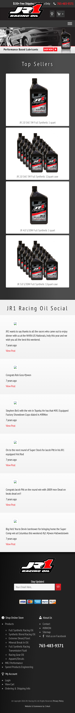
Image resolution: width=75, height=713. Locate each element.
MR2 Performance (14, 663)
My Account (11, 674)
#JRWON (47, 628)
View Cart (9, 684)
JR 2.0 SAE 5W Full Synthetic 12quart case (37, 176)
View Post (10, 350)
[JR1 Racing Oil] (26, 11)
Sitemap (47, 632)
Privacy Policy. (58, 700)
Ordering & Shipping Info (17, 688)
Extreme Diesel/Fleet (19, 638)
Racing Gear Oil (16, 654)
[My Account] (52, 14)
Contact (46, 624)
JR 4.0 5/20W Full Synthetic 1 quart (37, 230)
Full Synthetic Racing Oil (21, 630)
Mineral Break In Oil (18, 642)
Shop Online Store (14, 617)
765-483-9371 (65, 4)
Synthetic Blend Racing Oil (22, 634)
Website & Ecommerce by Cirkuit (37, 706)
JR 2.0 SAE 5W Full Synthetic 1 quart (38, 122)
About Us (47, 617)
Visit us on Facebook (55, 636)
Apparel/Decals (16, 658)
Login (8, 680)
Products (9, 624)
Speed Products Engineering (19, 667)
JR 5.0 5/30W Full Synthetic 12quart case (37, 284)
